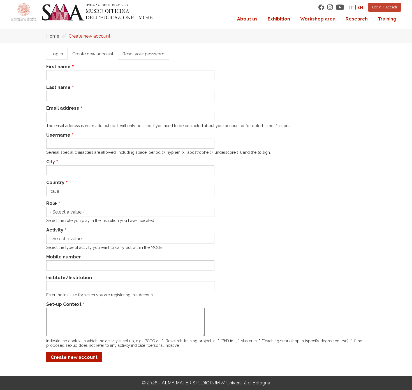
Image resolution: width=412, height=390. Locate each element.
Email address (62, 108)
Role (51, 203)
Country (55, 182)
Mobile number (63, 257)
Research (357, 19)
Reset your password (143, 53)
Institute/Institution (69, 277)
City (50, 161)
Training (387, 19)
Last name (58, 87)
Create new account (92, 53)
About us (247, 19)
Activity (54, 230)
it (351, 7)
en (360, 7)
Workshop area (317, 19)
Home (52, 36)
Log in (57, 53)
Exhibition (279, 19)
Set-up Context (64, 304)
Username (58, 135)
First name (58, 66)
